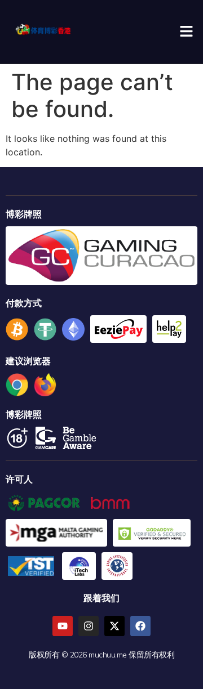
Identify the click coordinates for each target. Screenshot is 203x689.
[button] (186, 32)
